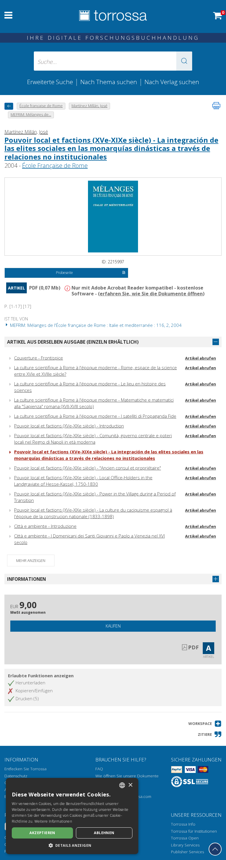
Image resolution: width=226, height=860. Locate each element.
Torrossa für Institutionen (194, 831)
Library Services (185, 845)
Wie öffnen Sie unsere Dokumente (127, 776)
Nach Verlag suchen (171, 82)
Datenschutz (15, 776)
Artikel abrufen (200, 358)
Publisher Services (187, 851)
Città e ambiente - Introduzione (45, 526)
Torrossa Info (183, 824)
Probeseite (64, 272)
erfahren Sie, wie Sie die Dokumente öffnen (151, 293)
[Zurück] (8, 106)
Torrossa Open (185, 838)
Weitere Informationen (53, 821)
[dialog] (72, 816)
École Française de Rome (55, 165)
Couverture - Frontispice (38, 358)
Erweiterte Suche (50, 82)
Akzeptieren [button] (42, 832)
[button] (184, 61)
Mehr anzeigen (30, 560)
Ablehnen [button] (104, 832)
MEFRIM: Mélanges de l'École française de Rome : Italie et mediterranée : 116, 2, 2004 (95, 325)
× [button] (130, 785)
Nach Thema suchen (108, 82)
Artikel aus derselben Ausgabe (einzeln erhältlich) (73, 342)
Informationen (26, 579)
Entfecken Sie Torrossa (25, 768)
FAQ (99, 768)
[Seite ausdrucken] (216, 105)
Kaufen (113, 626)
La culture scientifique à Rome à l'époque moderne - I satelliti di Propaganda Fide (95, 416)
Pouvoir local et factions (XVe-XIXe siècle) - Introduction (69, 426)
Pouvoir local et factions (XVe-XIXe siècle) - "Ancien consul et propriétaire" (87, 468)
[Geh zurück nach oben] (215, 849)
